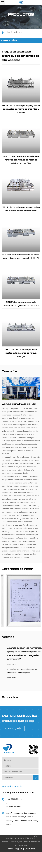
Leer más (6, 677)
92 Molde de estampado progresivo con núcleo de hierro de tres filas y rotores (21, 109)
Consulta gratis (13, 728)
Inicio (7, 32)
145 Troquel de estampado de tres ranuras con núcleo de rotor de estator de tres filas (21, 159)
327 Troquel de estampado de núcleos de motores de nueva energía (21, 353)
